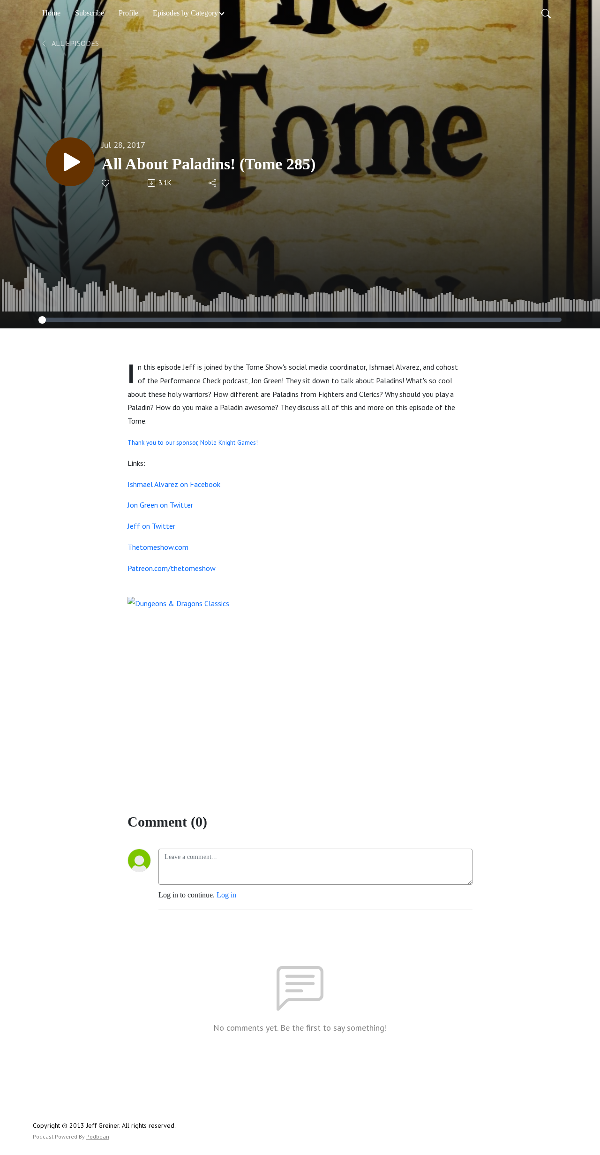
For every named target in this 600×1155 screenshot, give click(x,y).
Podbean (97, 1136)
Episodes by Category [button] (185, 13)
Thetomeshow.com (158, 547)
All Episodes (74, 43)
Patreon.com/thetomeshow (172, 568)
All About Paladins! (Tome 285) (208, 164)
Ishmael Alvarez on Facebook (174, 484)
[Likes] (106, 183)
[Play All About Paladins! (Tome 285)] (70, 161)
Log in (226, 895)
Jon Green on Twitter (160, 504)
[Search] (546, 13)
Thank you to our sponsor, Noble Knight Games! (193, 442)
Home (51, 13)
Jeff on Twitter (151, 526)
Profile (128, 13)
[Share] (213, 183)
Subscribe (89, 13)
